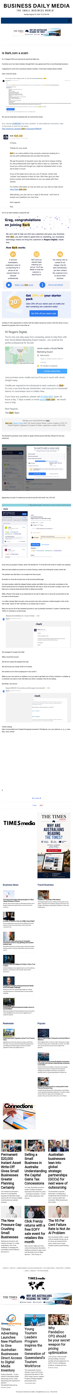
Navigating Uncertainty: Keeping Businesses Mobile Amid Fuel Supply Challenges (18, 986)
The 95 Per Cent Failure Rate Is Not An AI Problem (59, 1227)
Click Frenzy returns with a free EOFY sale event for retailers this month (35, 1231)
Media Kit (33, 1270)
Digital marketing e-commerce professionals (29, 1268)
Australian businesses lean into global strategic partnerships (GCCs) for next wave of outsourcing (58, 1171)
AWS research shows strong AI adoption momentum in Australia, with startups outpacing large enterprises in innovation (54, 1063)
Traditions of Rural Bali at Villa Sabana (49, 899)
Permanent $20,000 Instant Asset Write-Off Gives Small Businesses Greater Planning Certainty (11, 1171)
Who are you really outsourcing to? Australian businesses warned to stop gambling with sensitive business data (18, 942)
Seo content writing (49, 1268)
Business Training (6, 1387)
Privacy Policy (59, 1268)
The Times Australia (43, 1270)
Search (27, 1270)
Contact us (6, 1268)
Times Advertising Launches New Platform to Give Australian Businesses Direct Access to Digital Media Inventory (11, 1349)
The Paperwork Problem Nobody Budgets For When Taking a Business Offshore (18, 900)
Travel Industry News (30, 1383)
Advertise (67, 1268)
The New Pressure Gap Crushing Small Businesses (11, 1229)
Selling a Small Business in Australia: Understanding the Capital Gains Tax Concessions (36, 1169)
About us (12, 1268)
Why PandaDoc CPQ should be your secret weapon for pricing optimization (59, 1340)
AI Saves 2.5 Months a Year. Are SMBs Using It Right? (19, 921)
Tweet (34, 805)
